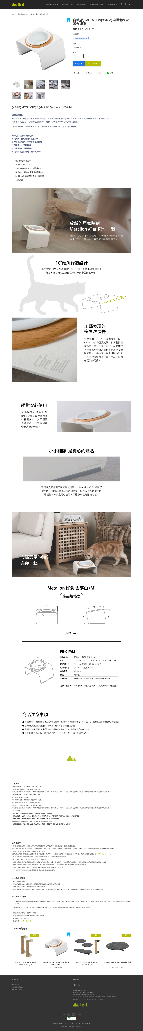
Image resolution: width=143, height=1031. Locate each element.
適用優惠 (76, 34)
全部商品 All (81, 4)
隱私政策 (71, 1027)
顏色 (74, 44)
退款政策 (78, 1027)
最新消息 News (51, 4)
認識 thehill (112, 4)
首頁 (13, 14)
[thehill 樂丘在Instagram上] (78, 986)
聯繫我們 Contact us (18, 990)
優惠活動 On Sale (67, 4)
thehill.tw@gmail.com (102, 854)
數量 (74, 52)
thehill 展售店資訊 (17, 987)
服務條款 (64, 1027)
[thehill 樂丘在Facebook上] (74, 986)
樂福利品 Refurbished (97, 4)
